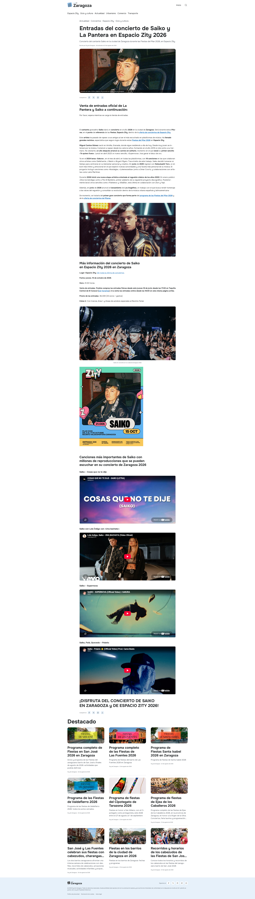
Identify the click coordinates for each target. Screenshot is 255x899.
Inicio (178, 5)
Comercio (122, 13)
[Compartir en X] (93, 97)
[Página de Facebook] (168, 883)
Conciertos (96, 21)
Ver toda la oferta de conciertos (110, 273)
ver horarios (104, 291)
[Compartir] (102, 97)
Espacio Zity (73, 13)
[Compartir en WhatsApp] (98, 97)
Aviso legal (99, 894)
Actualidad (99, 13)
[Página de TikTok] (181, 883)
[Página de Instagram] (177, 883)
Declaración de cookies (87, 894)
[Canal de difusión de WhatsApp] (186, 883)
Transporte (133, 13)
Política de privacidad (73, 894)
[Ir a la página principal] (79, 5)
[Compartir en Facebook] (89, 97)
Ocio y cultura (86, 13)
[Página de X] (173, 883)
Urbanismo (111, 13)
